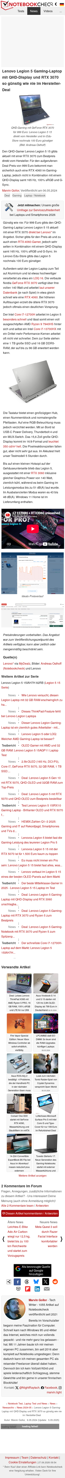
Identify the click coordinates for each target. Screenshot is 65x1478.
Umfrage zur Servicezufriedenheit (38, 210)
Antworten (42, 1205)
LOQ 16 (38, 278)
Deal (7, 195)
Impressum (12, 1457)
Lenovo (8, 663)
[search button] (51, 4)
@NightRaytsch (29, 1387)
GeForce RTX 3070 (24, 283)
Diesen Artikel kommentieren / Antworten (31, 1213)
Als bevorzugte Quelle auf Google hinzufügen (36, 1270)
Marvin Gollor (10, 190)
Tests (21, 11)
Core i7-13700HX (45, 329)
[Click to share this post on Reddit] (55, 1281)
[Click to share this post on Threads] (26, 1281)
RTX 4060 (31, 297)
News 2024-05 (24, 1407)
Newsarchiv (8, 1407)
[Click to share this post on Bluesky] (36, 1281)
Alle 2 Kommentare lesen (17, 1205)
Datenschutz (39, 1457)
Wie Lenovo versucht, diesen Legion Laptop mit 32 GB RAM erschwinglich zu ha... (31, 700)
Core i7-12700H (25, 314)
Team (24, 1457)
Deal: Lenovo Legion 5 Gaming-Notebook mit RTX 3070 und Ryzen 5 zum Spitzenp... (31, 931)
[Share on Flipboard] (27, 1288)
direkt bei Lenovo (40, 232)
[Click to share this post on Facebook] (17, 1281)
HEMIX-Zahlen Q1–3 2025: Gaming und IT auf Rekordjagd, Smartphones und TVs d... (30, 826)
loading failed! (9, 1426)
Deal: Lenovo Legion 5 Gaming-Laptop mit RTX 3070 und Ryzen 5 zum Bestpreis (31, 915)
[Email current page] (46, 1289)
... (61, 11)
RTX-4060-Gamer (29, 242)
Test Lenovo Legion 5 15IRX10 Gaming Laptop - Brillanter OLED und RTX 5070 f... (32, 810)
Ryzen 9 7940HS (42, 324)
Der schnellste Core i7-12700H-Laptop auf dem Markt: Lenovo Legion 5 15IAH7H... (31, 948)
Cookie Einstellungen (22, 1462)
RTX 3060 (37, 473)
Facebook (50, 1387)
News (34, 11)
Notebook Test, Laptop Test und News (27, 1403)
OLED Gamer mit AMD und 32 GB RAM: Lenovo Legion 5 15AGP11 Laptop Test (30, 750)
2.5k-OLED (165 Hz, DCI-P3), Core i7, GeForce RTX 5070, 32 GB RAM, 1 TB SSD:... (31, 766)
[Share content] (8, 1281)
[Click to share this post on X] (45, 1281)
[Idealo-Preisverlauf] (32, 573)
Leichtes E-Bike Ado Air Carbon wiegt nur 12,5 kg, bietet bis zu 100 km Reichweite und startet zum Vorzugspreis (19, 1241)
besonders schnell (15, 319)
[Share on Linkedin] (37, 1288)
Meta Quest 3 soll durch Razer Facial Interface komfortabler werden (46, 1236)
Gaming (16, 195)
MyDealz (24, 663)
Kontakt (53, 1457)
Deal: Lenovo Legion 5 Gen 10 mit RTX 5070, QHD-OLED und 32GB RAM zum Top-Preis (32, 782)
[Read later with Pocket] (18, 1288)
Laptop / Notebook (34, 195)
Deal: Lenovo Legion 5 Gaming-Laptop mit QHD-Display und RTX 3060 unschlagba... (31, 899)
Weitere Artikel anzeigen (33, 1175)
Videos (48, 11)
